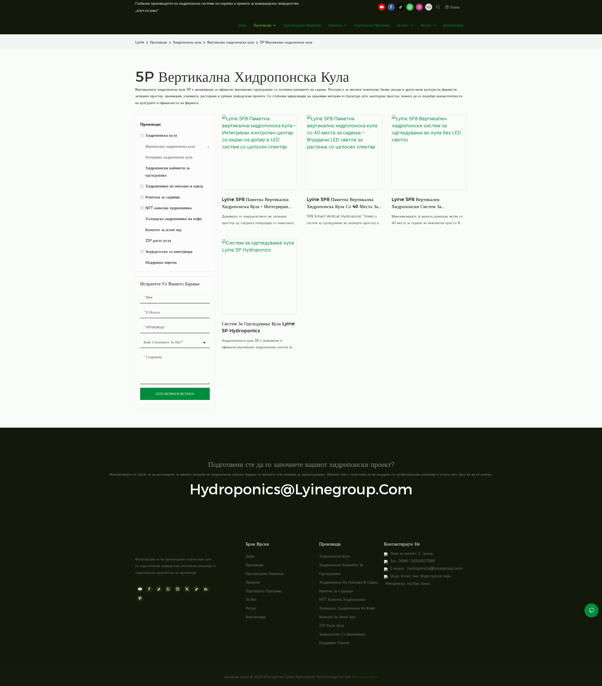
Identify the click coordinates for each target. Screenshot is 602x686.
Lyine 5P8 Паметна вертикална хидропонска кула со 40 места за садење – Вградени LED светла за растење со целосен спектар (342, 203)
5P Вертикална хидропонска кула (286, 42)
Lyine (139, 42)
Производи (158, 42)
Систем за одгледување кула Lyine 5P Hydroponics (258, 327)
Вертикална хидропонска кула (230, 42)
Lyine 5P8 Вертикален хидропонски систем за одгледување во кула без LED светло (423, 203)
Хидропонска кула (187, 42)
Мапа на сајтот (366, 676)
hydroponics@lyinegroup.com (301, 489)
